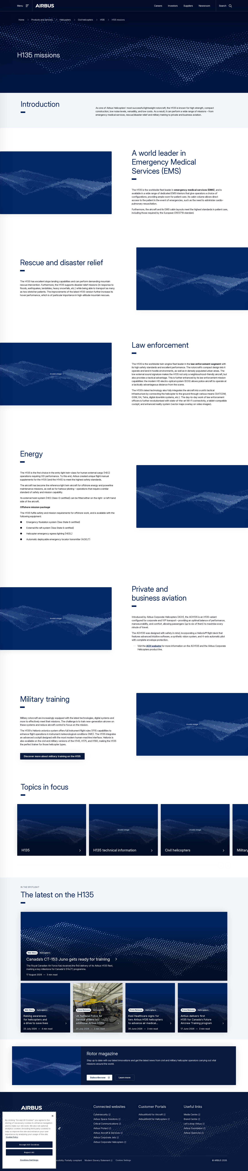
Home (21, 20)
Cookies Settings (123, 1160)
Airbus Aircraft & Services (106, 1132)
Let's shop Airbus (193, 1123)
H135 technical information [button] (114, 850)
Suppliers (188, 5)
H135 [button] (26, 850)
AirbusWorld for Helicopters (152, 1119)
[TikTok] (59, 1128)
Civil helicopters (85, 20)
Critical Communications (105, 1123)
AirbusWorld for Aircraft (150, 1114)
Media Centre (190, 1114)
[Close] (52, 1116)
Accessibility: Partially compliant (67, 1160)
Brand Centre (190, 1119)
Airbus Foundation (193, 1128)
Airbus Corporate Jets (104, 1137)
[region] (29, 1140)
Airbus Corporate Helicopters (108, 1142)
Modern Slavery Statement (97, 1160)
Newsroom (204, 5)
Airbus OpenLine (192, 1132)
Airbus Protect (100, 1128)
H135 (102, 20)
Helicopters (65, 20)
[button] (56, 182)
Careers (158, 5)
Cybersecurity (100, 1114)
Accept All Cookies (29, 1144)
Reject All (29, 1152)
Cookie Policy (12, 1137)
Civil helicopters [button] (177, 850)
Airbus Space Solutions (105, 1119)
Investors (173, 5)
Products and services (42, 20)
